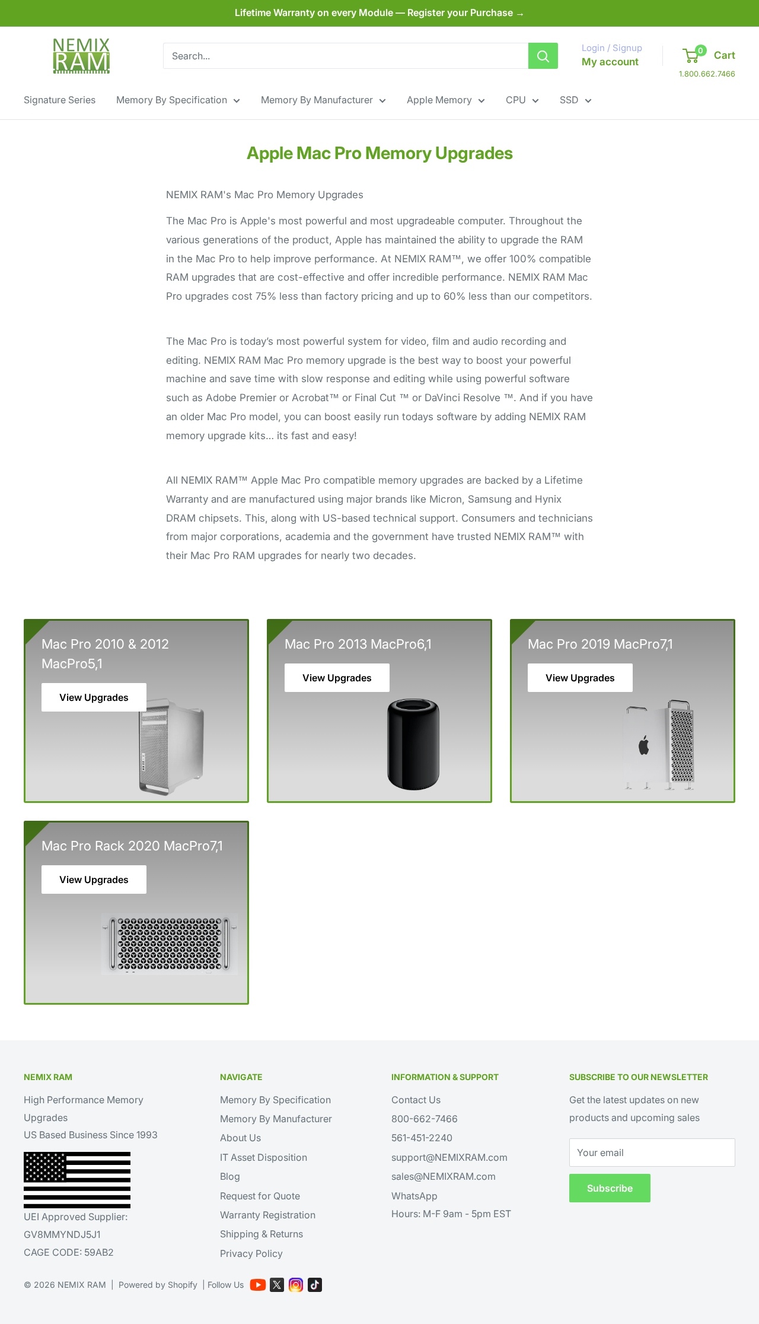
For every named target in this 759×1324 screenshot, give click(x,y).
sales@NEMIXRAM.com (443, 1176)
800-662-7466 (424, 1119)
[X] (276, 1284)
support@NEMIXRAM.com (449, 1157)
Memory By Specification (171, 100)
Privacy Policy (251, 1253)
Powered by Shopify (158, 1284)
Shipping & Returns (261, 1234)
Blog (230, 1176)
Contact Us (416, 1100)
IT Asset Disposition (263, 1157)
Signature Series (59, 100)
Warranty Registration (267, 1215)
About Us (240, 1138)
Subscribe (610, 1188)
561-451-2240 (421, 1138)
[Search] (543, 56)
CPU (516, 100)
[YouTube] (257, 1284)
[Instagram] (295, 1284)
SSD (569, 100)
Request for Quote (260, 1196)
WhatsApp (414, 1196)
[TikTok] (314, 1284)
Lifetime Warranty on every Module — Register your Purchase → (380, 12)
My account (610, 62)
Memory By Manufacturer (317, 100)
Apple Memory (439, 100)
